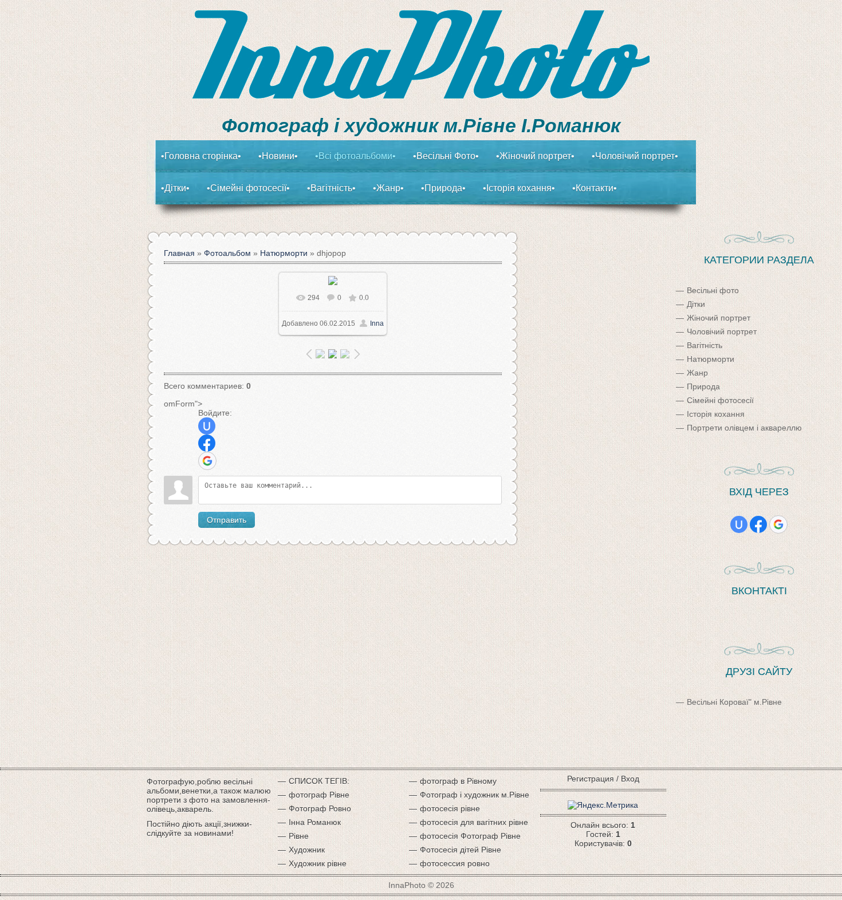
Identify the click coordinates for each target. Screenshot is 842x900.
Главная (179, 253)
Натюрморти (284, 253)
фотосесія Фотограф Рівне (470, 835)
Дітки (696, 304)
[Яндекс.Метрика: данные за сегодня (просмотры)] (603, 805)
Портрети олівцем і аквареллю (744, 427)
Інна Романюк (315, 822)
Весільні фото (713, 290)
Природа (703, 386)
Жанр (697, 372)
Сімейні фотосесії (720, 400)
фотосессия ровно (455, 863)
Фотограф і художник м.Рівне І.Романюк (421, 125)
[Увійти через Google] (207, 461)
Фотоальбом (227, 253)
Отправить (226, 519)
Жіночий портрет (718, 317)
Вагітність (704, 345)
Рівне (299, 835)
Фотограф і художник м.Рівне (474, 794)
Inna (377, 323)
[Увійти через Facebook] (206, 443)
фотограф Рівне (319, 794)
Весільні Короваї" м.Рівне (734, 701)
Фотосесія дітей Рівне (460, 849)
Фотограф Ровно (320, 808)
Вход (630, 778)
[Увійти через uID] (206, 426)
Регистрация (590, 778)
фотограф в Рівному (458, 780)
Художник (307, 849)
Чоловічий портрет (722, 331)
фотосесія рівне (450, 808)
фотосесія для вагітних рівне (474, 822)
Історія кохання (716, 414)
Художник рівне (318, 863)
